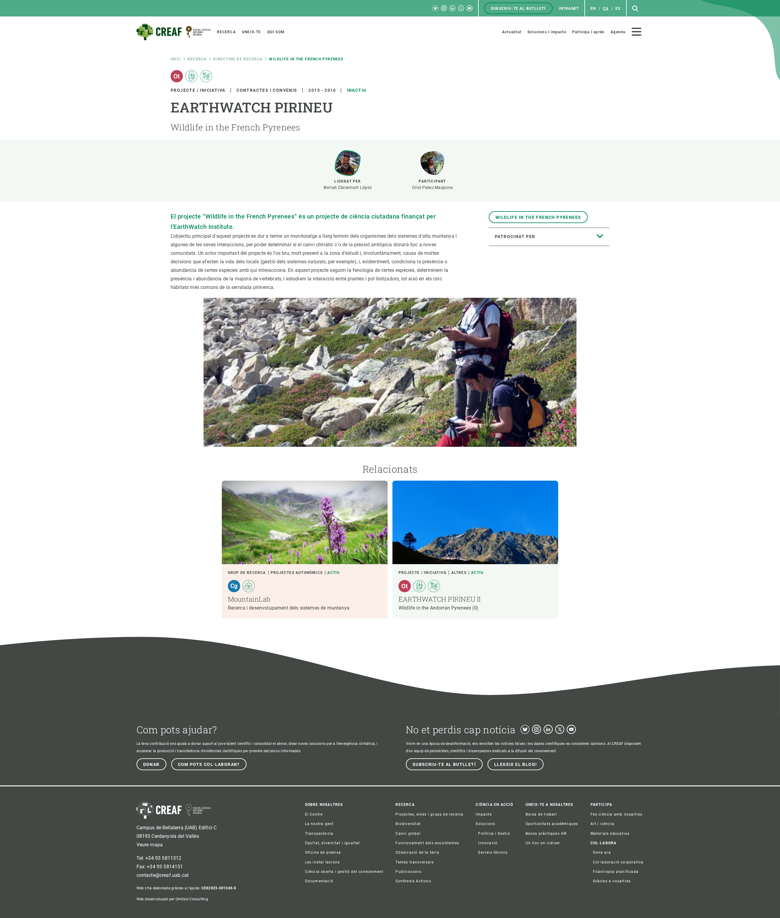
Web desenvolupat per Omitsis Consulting (172, 899)
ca (605, 8)
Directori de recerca (237, 59)
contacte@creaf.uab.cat (162, 875)
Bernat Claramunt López (348, 187)
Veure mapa (149, 845)
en (593, 8)
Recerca (197, 59)
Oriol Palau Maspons (432, 187)
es (617, 8)
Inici (176, 59)
